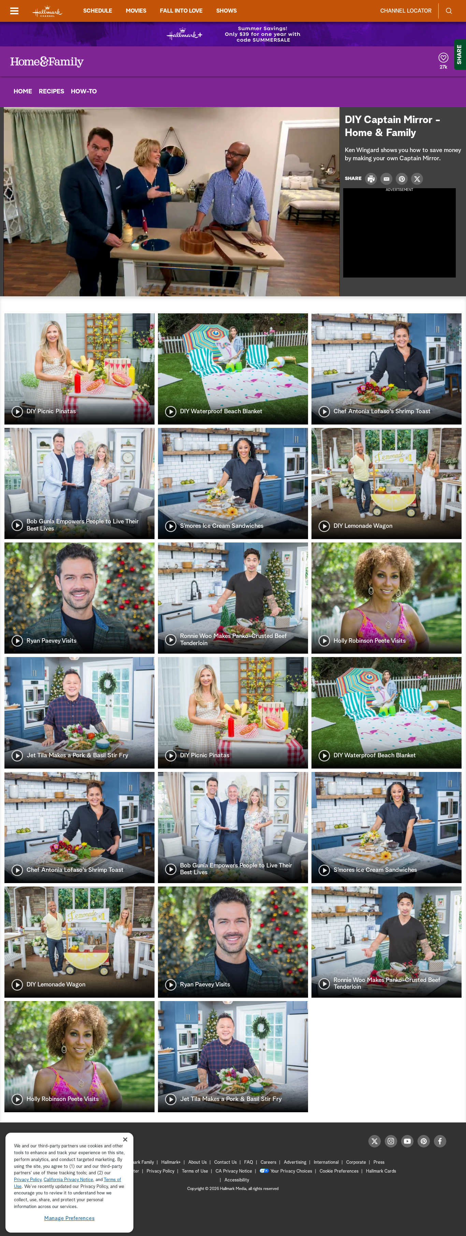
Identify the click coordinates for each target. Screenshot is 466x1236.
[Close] (125, 1139)
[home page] (47, 11)
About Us (197, 1162)
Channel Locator (406, 11)
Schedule (97, 11)
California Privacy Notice (68, 1180)
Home (23, 92)
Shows (226, 11)
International (326, 1162)
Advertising (295, 1162)
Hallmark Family (138, 1162)
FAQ (248, 1162)
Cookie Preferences (339, 1171)
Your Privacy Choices (291, 1171)
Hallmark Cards (381, 1171)
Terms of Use (195, 1171)
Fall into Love (181, 11)
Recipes (51, 92)
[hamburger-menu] (14, 11)
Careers (268, 1162)
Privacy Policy (160, 1171)
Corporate (356, 1162)
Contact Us (225, 1162)
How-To (84, 92)
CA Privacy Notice (234, 1171)
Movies (136, 11)
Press (379, 1162)
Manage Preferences (69, 1218)
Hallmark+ (171, 1162)
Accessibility (236, 1180)
